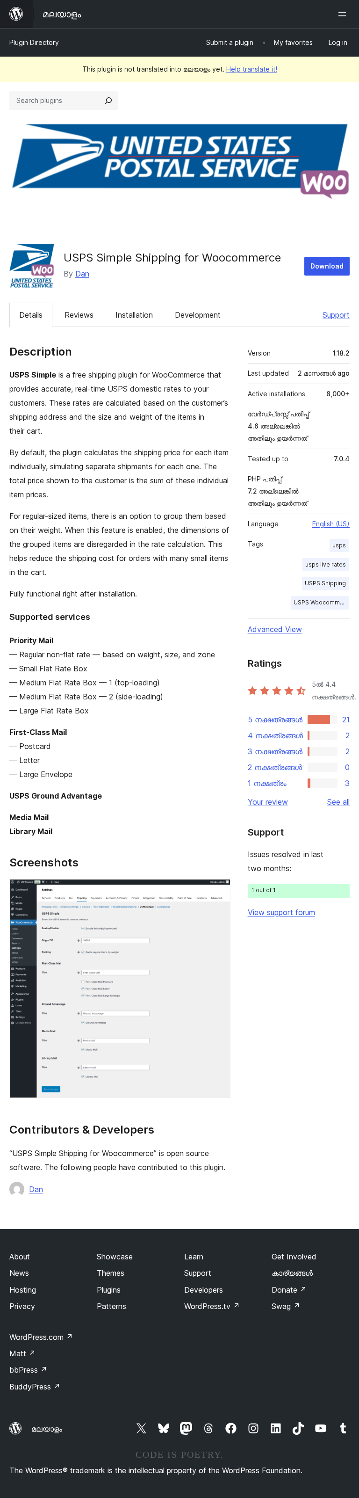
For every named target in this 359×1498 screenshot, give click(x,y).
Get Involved (294, 1256)
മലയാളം (46, 1428)
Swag (286, 1306)
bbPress (28, 1369)
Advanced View (275, 629)
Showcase (115, 1256)
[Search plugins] (108, 100)
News (19, 1273)
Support (336, 315)
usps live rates (325, 564)
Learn (193, 1256)
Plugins (109, 1289)
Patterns (111, 1306)
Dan (82, 273)
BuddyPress (34, 1386)
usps (339, 545)
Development (198, 315)
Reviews (79, 315)
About (19, 1256)
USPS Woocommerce (321, 602)
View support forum (281, 912)
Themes (110, 1273)
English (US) (331, 524)
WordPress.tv (212, 1306)
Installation (134, 315)
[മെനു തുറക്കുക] (344, 14)
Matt (22, 1353)
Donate (289, 1289)
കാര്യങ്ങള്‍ (292, 1273)
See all (338, 802)
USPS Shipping (325, 583)
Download (327, 266)
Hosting (22, 1289)
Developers (203, 1289)
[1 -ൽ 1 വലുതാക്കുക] (218, 891)
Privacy (22, 1306)
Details (31, 315)
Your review (268, 802)
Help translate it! (251, 69)
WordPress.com (41, 1337)
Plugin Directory (34, 42)
